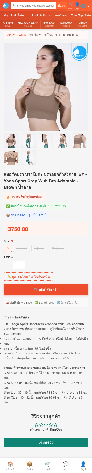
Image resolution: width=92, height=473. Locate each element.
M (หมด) (21, 248)
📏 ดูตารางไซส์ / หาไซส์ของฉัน (28, 276)
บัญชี (83, 465)
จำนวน (8, 257)
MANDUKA (66, 24)
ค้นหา (61, 5)
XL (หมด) (58, 248)
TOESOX (82, 24)
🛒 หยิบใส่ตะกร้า (46, 289)
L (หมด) (39, 248)
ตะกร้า (47, 465)
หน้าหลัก (10, 465)
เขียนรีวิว (46, 442)
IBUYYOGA (49, 24)
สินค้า (30, 465)
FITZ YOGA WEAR (28, 24)
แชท (66, 465)
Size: (8, 241)
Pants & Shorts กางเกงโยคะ (49, 15)
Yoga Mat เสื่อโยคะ (15, 15)
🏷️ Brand (7, 24)
